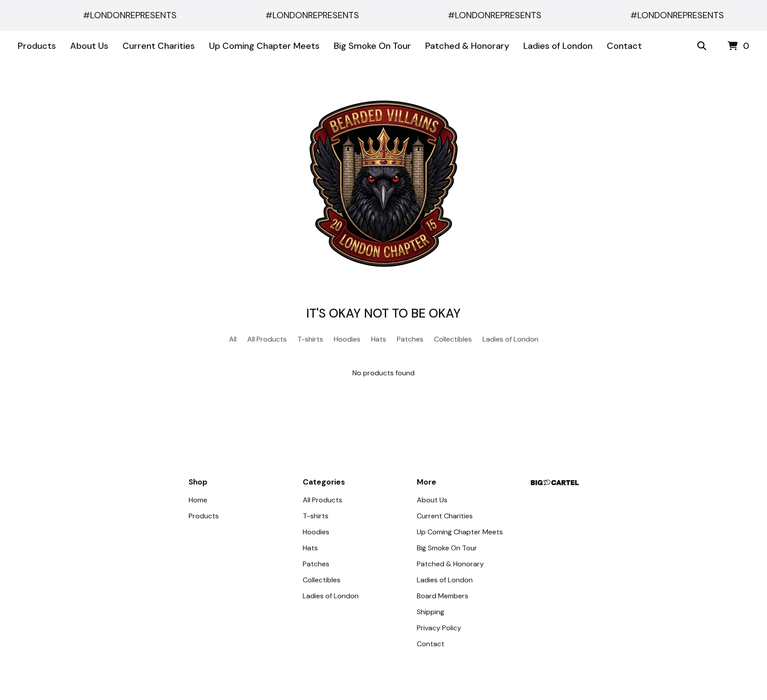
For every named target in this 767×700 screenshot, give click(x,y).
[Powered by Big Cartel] (555, 482)
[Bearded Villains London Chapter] (383, 183)
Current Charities (159, 46)
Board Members (442, 596)
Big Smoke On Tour (372, 46)
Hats (378, 339)
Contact (624, 46)
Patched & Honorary (467, 46)
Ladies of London (558, 46)
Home (198, 500)
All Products (267, 339)
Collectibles (453, 339)
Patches (410, 339)
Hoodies (347, 339)
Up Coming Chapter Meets (264, 46)
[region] (383, 15)
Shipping (430, 611)
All (233, 339)
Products (37, 46)
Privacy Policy (439, 627)
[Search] (702, 46)
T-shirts (310, 339)
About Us (89, 46)
